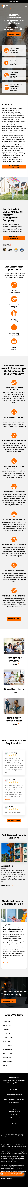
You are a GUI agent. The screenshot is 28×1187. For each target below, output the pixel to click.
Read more (8, 799)
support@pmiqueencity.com (14, 1117)
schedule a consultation (14, 237)
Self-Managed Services (14, 1083)
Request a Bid (14, 619)
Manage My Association (14, 166)
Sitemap (9, 1148)
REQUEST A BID (14, 34)
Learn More (12, 664)
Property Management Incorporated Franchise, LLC (14, 1135)
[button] (14, 50)
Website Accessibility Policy (8, 1161)
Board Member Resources (14, 1095)
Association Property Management (14, 1080)
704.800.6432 (14, 1)
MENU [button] (26, 6)
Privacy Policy (16, 1148)
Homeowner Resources (14, 1092)
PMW (4, 1148)
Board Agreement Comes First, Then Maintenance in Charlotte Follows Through (13, 930)
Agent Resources (14, 1102)
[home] (6, 6)
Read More (6, 963)
